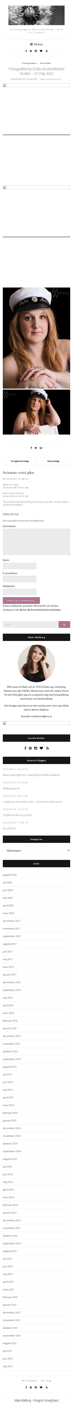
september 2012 (12, 1335)
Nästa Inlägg (53, 461)
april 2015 (8, 1097)
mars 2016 (8, 1013)
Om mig (46, 1380)
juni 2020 (8, 890)
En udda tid (9, 828)
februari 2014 (10, 1205)
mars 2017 (8, 967)
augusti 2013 (9, 1251)
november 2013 (11, 1228)
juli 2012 (7, 1351)
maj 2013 (8, 1274)
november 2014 (11, 1136)
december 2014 (11, 1128)
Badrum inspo (11, 484)
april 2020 (8, 905)
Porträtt (45, 63)
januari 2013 (9, 1304)
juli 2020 (7, 882)
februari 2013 (10, 1297)
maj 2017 (8, 959)
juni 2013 (8, 1266)
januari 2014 (9, 1212)
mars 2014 (8, 1197)
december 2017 (11, 920)
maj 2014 (8, 1182)
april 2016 (8, 1005)
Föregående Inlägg (20, 461)
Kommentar (9, 526)
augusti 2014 (9, 1159)
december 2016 (11, 982)
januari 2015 (9, 1120)
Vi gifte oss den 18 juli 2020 (17, 815)
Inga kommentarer (51, 79)
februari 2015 (10, 1112)
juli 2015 (7, 1074)
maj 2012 (8, 1366)
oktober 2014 (10, 1143)
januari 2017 (9, 974)
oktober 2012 (10, 1328)
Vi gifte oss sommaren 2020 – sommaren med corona (32, 801)
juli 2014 (7, 1166)
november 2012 (11, 1320)
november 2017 (11, 928)
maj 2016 (8, 997)
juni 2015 (8, 1082)
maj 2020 (8, 897)
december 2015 (11, 1036)
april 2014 (8, 1189)
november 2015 (11, 1043)
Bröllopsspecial (11, 788)
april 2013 (8, 1281)
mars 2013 (8, 1289)
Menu (38, 44)
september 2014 (12, 1151)
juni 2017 (8, 951)
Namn (6, 560)
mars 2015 (8, 1105)
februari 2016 (10, 1020)
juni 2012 (8, 1358)
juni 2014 (8, 1174)
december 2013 (11, 1220)
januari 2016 (9, 1028)
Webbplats (9, 586)
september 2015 (12, 1059)
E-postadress (10, 573)
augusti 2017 (9, 944)
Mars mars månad (13, 493)
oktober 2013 (10, 1235)
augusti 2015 (9, 1066)
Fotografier (29, 63)
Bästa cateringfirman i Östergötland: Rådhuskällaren (31, 775)
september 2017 (12, 936)
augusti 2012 (9, 1343)
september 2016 (12, 990)
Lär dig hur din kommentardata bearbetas (38, 609)
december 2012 (11, 1312)
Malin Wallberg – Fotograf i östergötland (36, 1400)
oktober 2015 (10, 1051)
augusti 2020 (9, 874)
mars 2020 (8, 913)
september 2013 (12, 1243)
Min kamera (29, 1380)
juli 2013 (7, 1258)
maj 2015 (8, 1089)
